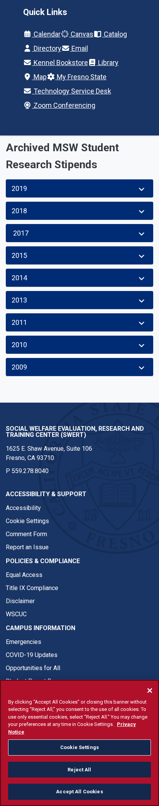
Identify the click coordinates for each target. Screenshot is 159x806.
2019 (19, 188)
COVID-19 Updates (32, 655)
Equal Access (24, 575)
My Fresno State (81, 77)
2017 (20, 233)
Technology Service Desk (71, 91)
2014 (19, 278)
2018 (19, 211)
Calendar (46, 34)
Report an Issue (27, 547)
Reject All (79, 770)
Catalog (114, 34)
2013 (19, 300)
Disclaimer (20, 601)
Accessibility (23, 508)
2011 (19, 322)
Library (107, 63)
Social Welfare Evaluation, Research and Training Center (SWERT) (75, 431)
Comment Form (26, 534)
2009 (19, 367)
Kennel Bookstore (60, 63)
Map (39, 77)
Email (79, 48)
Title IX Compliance (32, 588)
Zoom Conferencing (63, 105)
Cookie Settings (27, 521)
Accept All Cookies (79, 791)
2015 (19, 255)
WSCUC (16, 614)
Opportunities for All (33, 668)
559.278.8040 (30, 471)
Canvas (81, 34)
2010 (19, 345)
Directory (46, 48)
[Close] (149, 690)
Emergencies (23, 641)
